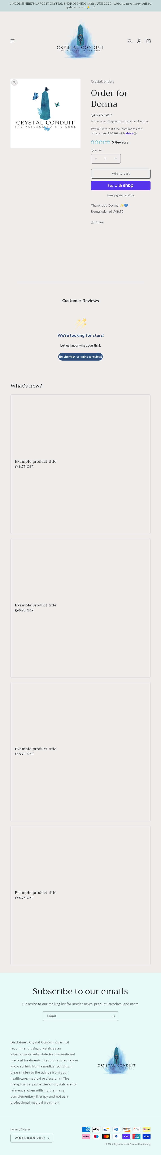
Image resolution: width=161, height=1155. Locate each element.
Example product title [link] (36, 461)
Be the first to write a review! (80, 357)
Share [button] (100, 222)
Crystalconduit (121, 1144)
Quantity (96, 150)
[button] (12, 41)
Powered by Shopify (140, 1144)
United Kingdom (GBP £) (30, 1137)
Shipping (113, 121)
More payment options (120, 195)
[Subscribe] (113, 1016)
